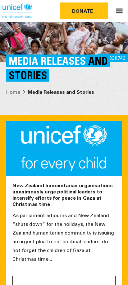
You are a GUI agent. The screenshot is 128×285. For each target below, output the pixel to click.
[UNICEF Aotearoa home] (17, 10)
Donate (82, 10)
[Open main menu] (119, 11)
